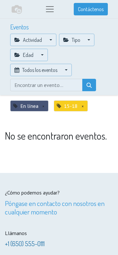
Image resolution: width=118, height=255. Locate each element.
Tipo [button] (76, 40)
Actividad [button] (32, 40)
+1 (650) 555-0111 (25, 243)
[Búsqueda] (89, 85)
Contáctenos (91, 9)
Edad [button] (28, 55)
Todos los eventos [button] (39, 70)
